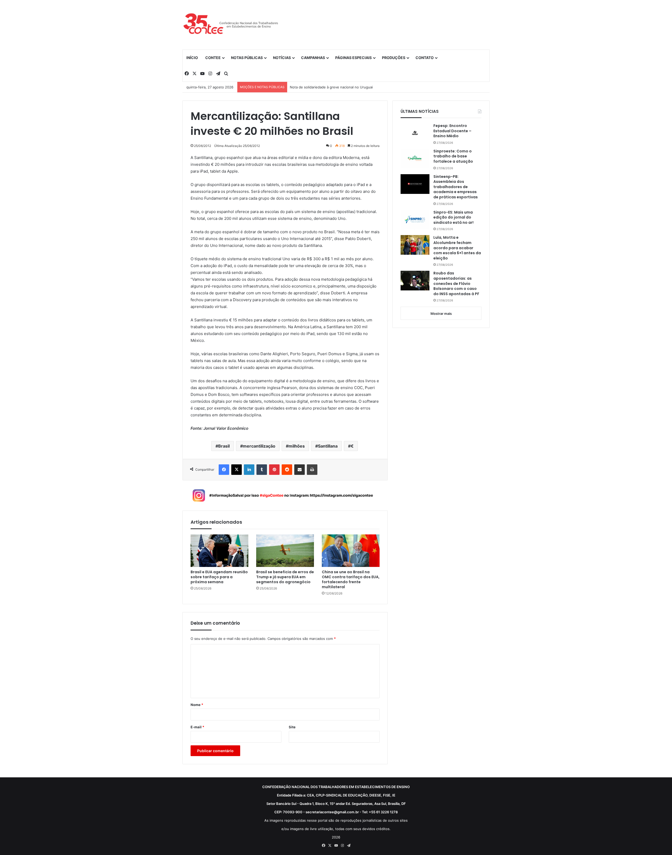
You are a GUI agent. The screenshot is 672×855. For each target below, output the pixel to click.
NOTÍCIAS (282, 57)
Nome (197, 705)
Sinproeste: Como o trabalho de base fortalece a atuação (453, 156)
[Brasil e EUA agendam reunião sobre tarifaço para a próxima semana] (219, 550)
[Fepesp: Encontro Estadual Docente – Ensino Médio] (415, 133)
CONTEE (213, 57)
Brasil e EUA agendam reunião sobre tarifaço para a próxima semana (219, 577)
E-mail (197, 727)
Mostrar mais (441, 313)
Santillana (328, 446)
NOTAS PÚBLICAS (247, 57)
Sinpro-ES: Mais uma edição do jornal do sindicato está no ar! (453, 217)
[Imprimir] (312, 469)
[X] (236, 469)
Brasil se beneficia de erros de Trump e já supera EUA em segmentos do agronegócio (285, 577)
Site (292, 727)
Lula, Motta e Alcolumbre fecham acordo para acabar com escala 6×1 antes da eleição (457, 248)
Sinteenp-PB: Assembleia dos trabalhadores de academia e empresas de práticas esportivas (455, 187)
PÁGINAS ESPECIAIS (353, 57)
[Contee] (231, 24)
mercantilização (259, 446)
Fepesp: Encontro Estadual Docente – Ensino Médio (452, 131)
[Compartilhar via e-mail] (299, 469)
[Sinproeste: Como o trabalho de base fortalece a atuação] (415, 158)
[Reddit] (287, 469)
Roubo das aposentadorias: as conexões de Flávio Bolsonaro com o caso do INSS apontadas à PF (456, 283)
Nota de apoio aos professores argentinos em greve (333, 87)
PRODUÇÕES (393, 57)
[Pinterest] (274, 469)
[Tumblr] (261, 469)
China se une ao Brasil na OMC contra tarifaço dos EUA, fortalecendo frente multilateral (351, 580)
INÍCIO (192, 57)
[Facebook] (224, 469)
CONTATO (425, 57)
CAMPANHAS (313, 57)
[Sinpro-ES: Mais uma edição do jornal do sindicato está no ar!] (415, 220)
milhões (296, 446)
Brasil (224, 446)
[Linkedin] (249, 469)
